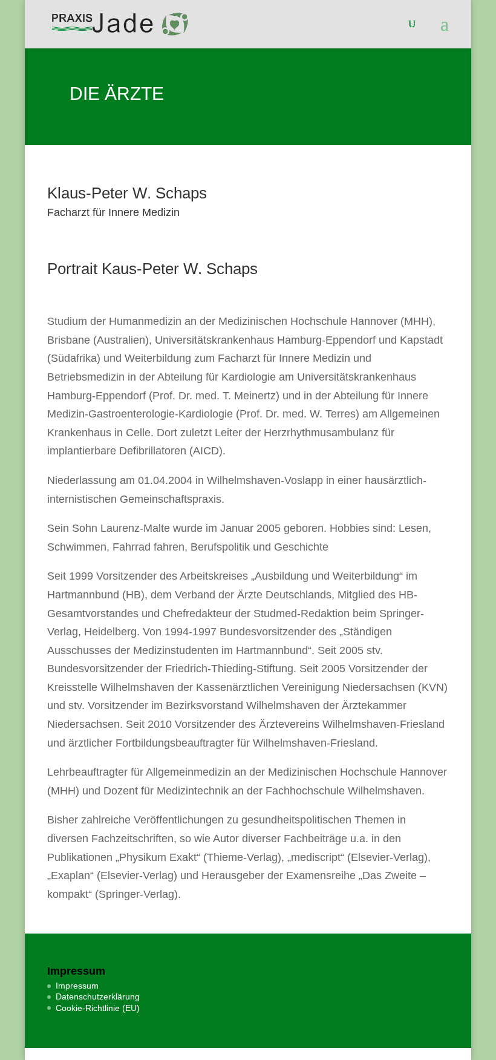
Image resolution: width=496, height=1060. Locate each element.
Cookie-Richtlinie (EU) (98, 1008)
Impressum (77, 985)
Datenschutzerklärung (98, 996)
